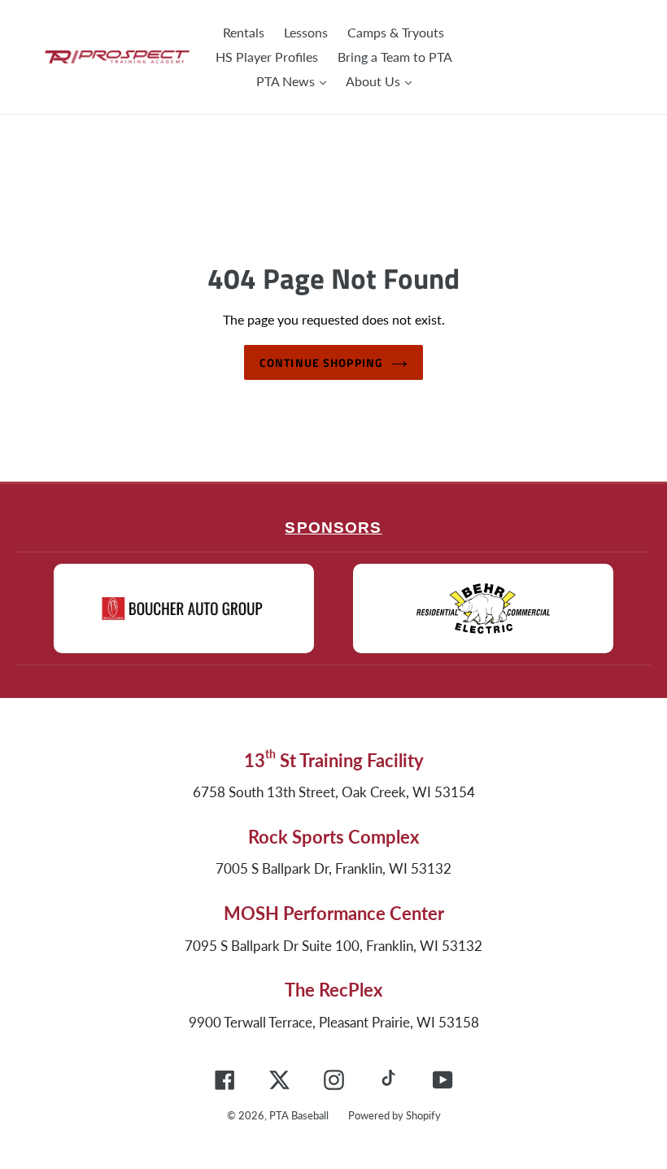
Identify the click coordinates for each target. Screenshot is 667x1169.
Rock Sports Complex (333, 837)
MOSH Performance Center (334, 913)
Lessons (306, 32)
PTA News (287, 81)
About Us (374, 81)
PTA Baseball (299, 1115)
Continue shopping (321, 362)
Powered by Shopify (394, 1115)
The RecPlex (333, 990)
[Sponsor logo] (184, 608)
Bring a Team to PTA (395, 56)
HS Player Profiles (267, 56)
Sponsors (333, 527)
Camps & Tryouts (395, 32)
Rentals (243, 32)
